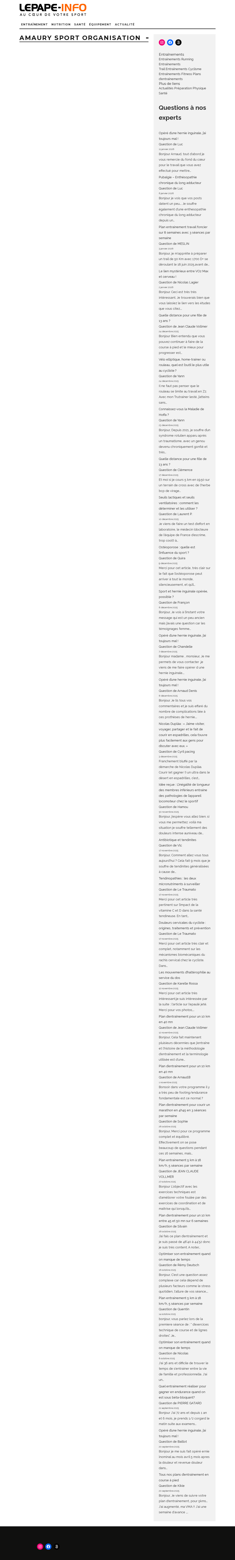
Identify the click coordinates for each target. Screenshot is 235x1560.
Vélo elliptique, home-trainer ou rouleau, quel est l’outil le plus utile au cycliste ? (184, 365)
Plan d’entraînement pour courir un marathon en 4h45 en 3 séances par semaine (184, 1110)
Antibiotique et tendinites (177, 840)
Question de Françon (174, 602)
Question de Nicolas (173, 1353)
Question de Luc (171, 144)
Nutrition (61, 24)
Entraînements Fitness (175, 74)
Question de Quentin (174, 1309)
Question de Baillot (173, 1441)
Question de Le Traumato (177, 889)
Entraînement (34, 24)
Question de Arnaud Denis (178, 691)
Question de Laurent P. (175, 514)
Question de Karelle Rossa (178, 983)
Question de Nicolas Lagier (179, 282)
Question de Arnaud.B (174, 1077)
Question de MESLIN (174, 243)
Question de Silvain (173, 1226)
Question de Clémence (176, 470)
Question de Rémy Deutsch (179, 1265)
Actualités (166, 88)
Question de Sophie (173, 1121)
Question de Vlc (170, 845)
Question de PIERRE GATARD (180, 1403)
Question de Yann (171, 376)
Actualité (125, 24)
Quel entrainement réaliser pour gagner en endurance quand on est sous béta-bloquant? (182, 1391)
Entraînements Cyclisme (183, 69)
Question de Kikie (172, 1486)
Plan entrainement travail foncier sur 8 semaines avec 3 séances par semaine (184, 232)
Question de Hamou (173, 807)
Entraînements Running (176, 59)
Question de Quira (172, 558)
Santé (80, 24)
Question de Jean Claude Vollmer (183, 326)
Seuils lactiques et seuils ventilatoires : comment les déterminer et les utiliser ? (179, 503)
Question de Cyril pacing (177, 751)
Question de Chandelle (176, 646)
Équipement (100, 24)
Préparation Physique (190, 88)
